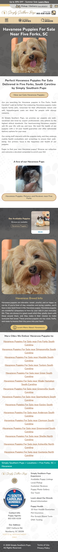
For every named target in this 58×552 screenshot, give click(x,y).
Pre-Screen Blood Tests (42, 516)
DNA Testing (36, 519)
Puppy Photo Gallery (40, 489)
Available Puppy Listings (42, 479)
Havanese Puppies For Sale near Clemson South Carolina (29, 422)
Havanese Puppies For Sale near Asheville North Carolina (29, 446)
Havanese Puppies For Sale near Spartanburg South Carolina (29, 398)
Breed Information (39, 501)
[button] (51, 6)
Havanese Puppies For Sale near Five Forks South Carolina (29, 343)
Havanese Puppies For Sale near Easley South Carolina (29, 406)
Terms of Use (43, 545)
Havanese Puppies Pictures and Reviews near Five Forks (29, 197)
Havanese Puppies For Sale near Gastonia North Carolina (29, 453)
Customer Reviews (39, 486)
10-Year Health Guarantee (43, 509)
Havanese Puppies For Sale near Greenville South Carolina (29, 390)
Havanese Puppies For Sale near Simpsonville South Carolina (29, 351)
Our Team (35, 493)
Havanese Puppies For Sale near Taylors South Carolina (29, 367)
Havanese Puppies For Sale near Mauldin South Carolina (29, 359)
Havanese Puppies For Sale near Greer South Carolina (29, 375)
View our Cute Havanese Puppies (29, 95)
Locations (32, 462)
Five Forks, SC (46, 462)
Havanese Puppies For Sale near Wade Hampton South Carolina (29, 382)
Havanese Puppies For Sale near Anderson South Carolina (29, 414)
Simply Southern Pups (13, 462)
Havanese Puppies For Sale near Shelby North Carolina (29, 438)
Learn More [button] (43, 2)
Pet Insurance (37, 513)
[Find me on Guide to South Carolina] (14, 498)
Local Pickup (36, 482)
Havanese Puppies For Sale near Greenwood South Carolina (29, 430)
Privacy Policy (43, 548)
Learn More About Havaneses (31, 327)
